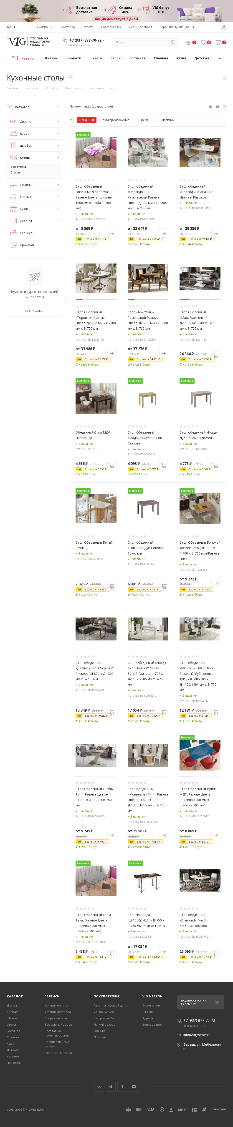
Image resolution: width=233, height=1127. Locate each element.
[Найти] (172, 42)
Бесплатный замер (58, 1024)
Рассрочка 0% (104, 1018)
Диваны (12, 1005)
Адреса (147, 1018)
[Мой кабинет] (224, 28)
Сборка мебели (56, 1018)
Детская (13, 1050)
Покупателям (106, 996)
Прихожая (14, 1063)
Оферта (99, 1031)
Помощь (100, 1037)
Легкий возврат (105, 1024)
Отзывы (148, 1012)
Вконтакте (99, 1087)
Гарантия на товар (58, 1053)
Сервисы (52, 996)
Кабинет (13, 1056)
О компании (151, 1005)
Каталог (15, 996)
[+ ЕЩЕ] (219, 58)
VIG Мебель (152, 996)
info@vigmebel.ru (196, 1034)
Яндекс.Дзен (134, 1087)
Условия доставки (58, 1012)
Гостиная (13, 1031)
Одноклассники (122, 1087)
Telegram (111, 1087)
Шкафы (12, 1018)
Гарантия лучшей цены (111, 1005)
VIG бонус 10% (104, 1012)
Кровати (13, 1012)
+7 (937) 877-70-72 (85, 40)
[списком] (218, 106)
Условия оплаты (56, 1005)
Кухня (11, 1044)
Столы (11, 1024)
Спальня (13, 1037)
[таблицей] (225, 106)
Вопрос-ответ (152, 1024)
